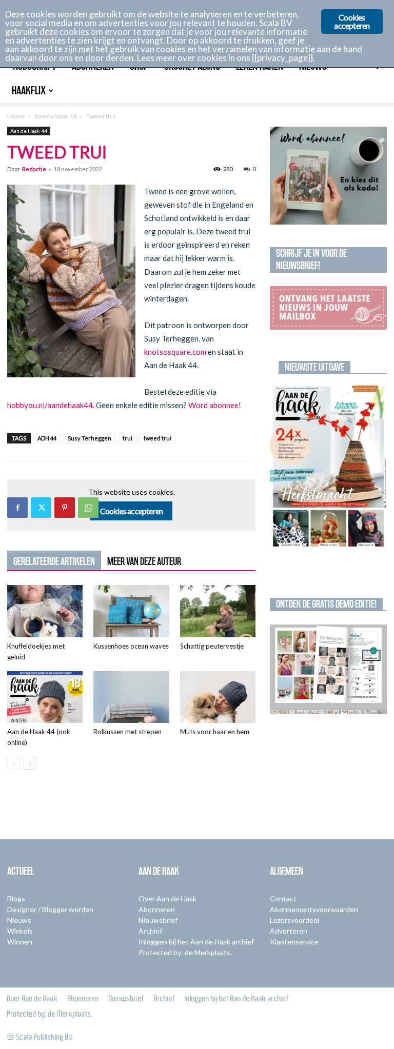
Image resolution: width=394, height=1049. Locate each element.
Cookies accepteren (131, 511)
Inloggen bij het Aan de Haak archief (196, 941)
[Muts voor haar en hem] (217, 697)
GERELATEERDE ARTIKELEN (54, 561)
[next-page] (30, 763)
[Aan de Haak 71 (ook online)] (328, 467)
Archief (150, 930)
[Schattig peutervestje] (217, 611)
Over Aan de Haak (167, 898)
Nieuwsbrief (158, 920)
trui (127, 438)
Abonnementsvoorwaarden (314, 909)
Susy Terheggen (89, 438)
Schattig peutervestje (212, 646)
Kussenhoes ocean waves (131, 646)
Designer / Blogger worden (50, 909)
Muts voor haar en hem (214, 732)
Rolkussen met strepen (127, 732)
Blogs (16, 898)
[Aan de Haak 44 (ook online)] (45, 697)
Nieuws (19, 920)
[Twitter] (41, 507)
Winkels (20, 930)
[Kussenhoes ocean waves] (131, 611)
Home (16, 116)
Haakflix (29, 90)
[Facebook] (17, 507)
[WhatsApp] (88, 507)
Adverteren (288, 930)
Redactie (34, 169)
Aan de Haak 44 (55, 116)
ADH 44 (46, 438)
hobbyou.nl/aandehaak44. (51, 405)
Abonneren (157, 909)
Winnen (19, 941)
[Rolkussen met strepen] (131, 697)
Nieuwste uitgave (314, 367)
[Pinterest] (64, 507)
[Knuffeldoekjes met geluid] (45, 611)
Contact (283, 898)
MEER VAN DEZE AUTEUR (144, 561)
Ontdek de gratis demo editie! (326, 604)
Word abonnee (213, 405)
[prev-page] (13, 763)
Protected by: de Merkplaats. (185, 952)
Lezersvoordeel (294, 920)
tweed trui (157, 438)
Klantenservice (294, 941)
